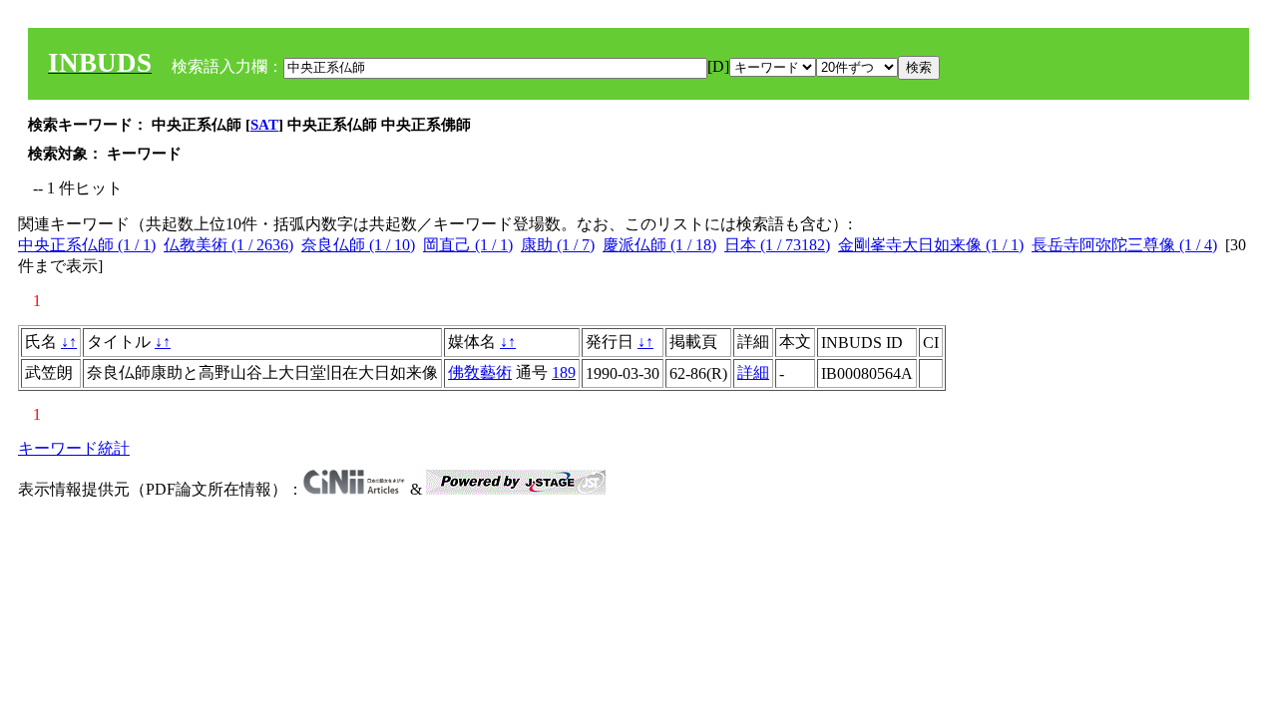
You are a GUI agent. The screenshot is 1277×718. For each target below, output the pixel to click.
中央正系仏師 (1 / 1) (87, 244)
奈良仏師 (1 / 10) (358, 244)
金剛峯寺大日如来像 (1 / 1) (931, 244)
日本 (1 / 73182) (777, 244)
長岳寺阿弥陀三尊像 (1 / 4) (1124, 244)
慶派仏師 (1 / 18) (659, 244)
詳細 (753, 372)
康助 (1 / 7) (558, 244)
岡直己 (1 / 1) (468, 244)
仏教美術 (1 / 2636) (228, 244)
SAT (264, 125)
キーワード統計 (74, 448)
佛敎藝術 (480, 372)
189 (564, 372)
